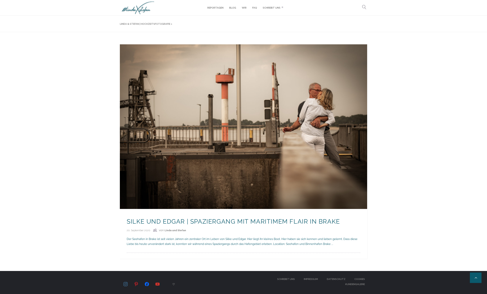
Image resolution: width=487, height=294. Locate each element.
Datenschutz (336, 279)
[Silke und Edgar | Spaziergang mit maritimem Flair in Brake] (243, 126)
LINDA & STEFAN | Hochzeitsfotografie (145, 23)
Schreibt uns (286, 279)
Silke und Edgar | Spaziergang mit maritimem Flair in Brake (233, 221)
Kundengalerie (355, 284)
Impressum (311, 279)
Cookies (359, 279)
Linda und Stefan (175, 230)
